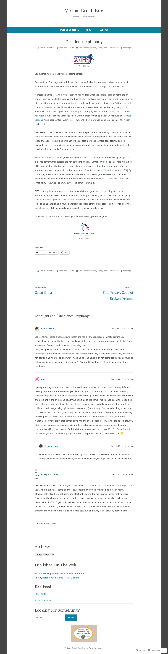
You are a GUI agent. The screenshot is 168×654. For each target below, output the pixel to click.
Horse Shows (84, 47)
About (89, 30)
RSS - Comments (43, 600)
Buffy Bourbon (49, 474)
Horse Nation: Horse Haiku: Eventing (60, 577)
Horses (93, 47)
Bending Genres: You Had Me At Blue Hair (64, 573)
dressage (127, 47)
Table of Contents (69, 30)
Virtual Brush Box (84, 10)
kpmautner (47, 328)
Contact (104, 30)
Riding (99, 47)
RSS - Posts (40, 593)
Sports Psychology (110, 47)
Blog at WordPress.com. (93, 648)
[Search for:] (50, 617)
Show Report (110, 170)
